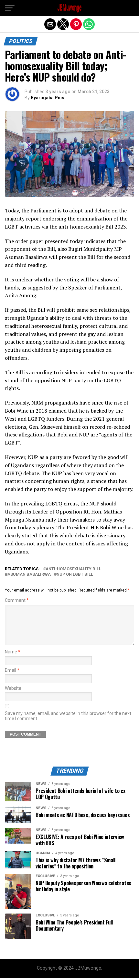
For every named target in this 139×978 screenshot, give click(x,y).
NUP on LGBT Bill (75, 574)
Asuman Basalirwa (29, 574)
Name (12, 652)
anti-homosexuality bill (73, 569)
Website (13, 688)
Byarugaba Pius (47, 97)
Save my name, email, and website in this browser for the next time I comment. (68, 716)
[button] (10, 8)
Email (12, 670)
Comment (17, 600)
